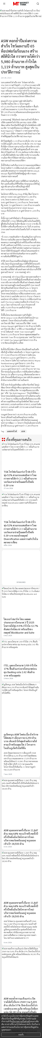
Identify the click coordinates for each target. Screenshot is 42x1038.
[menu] (4, 3)
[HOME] (21, 3)
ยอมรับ (21, 1034)
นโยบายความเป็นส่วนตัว (21, 1021)
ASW (23, 431)
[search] (37, 3)
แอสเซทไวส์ (12, 431)
